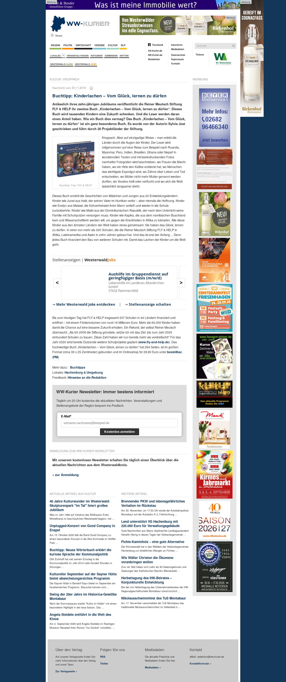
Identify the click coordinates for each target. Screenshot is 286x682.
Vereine (99, 45)
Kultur (112, 45)
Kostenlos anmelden (119, 431)
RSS (102, 656)
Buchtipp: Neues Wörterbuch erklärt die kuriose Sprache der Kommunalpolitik (80, 551)
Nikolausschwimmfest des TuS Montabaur (153, 598)
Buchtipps (77, 367)
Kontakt (175, 63)
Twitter (104, 663)
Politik (68, 45)
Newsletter (154, 59)
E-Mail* (66, 416)
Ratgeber (97, 55)
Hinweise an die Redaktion (87, 377)
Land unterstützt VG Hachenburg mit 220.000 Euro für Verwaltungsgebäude (150, 523)
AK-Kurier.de (155, 50)
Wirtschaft (83, 45)
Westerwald (61, 64)
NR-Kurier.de (155, 55)
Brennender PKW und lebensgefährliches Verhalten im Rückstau (153, 503)
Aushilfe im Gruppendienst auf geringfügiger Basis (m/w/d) (138, 276)
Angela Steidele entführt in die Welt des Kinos (80, 616)
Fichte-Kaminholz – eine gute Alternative (152, 541)
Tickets (200, 54)
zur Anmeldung (67, 474)
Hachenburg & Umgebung (84, 372)
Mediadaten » (153, 667)
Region (55, 45)
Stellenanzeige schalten (150, 304)
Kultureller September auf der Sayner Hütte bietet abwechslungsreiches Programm (83, 576)
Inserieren (176, 45)
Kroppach (71, 79)
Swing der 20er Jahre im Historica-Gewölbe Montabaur (83, 596)
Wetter (124, 55)
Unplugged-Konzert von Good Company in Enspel (82, 527)
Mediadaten (177, 49)
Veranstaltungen (78, 55)
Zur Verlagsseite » (66, 671)
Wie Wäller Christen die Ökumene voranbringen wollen (147, 559)
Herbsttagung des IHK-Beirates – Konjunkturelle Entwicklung (146, 580)
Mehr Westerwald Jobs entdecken (85, 304)
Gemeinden (111, 55)
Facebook (157, 45)
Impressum (177, 59)
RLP (123, 45)
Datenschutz (178, 55)
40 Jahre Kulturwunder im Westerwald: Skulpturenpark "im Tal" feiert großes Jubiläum (80, 505)
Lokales (56, 55)
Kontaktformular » (200, 663)
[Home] (52, 35)
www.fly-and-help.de (154, 342)
